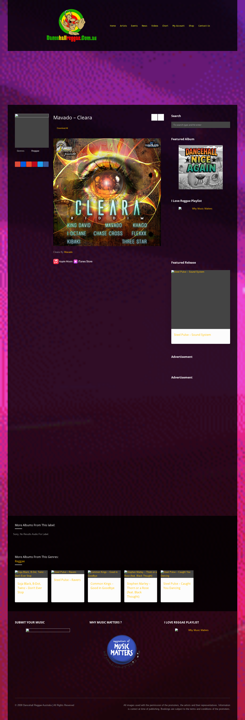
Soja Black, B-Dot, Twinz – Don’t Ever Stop (30, 588)
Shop (191, 26)
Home (113, 26)
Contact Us (204, 26)
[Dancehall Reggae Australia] (71, 26)
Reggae (35, 151)
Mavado (68, 252)
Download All (62, 128)
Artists (123, 26)
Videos (154, 26)
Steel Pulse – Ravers (67, 580)
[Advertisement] (122, 78)
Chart (165, 26)
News (144, 26)
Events (134, 26)
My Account (179, 26)
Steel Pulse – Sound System (192, 335)
